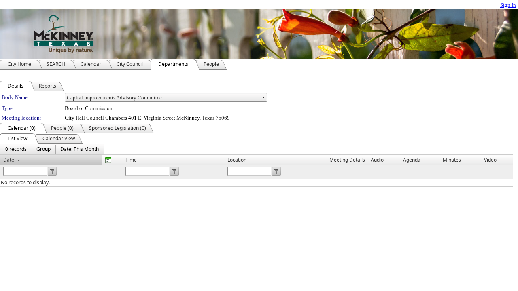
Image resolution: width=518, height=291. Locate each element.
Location (236, 159)
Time (131, 159)
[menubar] (52, 149)
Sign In (508, 5)
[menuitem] (16, 149)
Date (8, 159)
